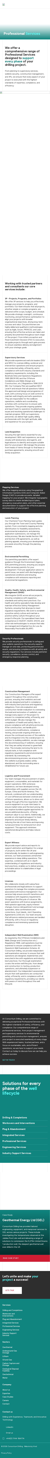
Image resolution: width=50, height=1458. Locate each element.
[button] (46, 4)
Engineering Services (10, 1330)
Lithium (5, 1356)
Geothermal (7, 1347)
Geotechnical (7, 1374)
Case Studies (7, 1397)
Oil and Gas (7, 1360)
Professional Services (11, 1326)
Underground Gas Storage (9, 1352)
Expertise (6, 1393)
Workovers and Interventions (8, 1315)
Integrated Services (10, 1323)
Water (5, 1378)
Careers (5, 1400)
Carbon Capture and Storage (10, 1364)
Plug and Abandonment (12, 1319)
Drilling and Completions (12, 1310)
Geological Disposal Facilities (10, 1370)
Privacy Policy (6, 1453)
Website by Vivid (30, 1446)
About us (6, 1390)
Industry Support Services (9, 1334)
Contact (5, 1404)
